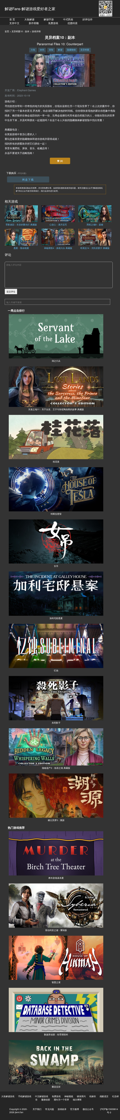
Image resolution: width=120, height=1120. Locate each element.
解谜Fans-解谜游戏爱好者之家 (30, 8)
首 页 (12, 19)
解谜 (60, 49)
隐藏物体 (71, 49)
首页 (7, 31)
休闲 (42, 49)
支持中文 (14, 23)
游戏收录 (62, 1109)
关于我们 (37, 1109)
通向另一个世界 (61, 1099)
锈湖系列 (81, 1096)
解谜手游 (49, 19)
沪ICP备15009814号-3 (109, 1110)
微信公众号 (88, 1109)
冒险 (51, 49)
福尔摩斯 (77, 1099)
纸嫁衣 (92, 1096)
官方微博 (74, 1109)
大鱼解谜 (29, 19)
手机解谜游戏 (24, 1096)
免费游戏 (53, 23)
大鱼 (33, 49)
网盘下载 (28, 179)
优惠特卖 (73, 23)
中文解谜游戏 (41, 1096)
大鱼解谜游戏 (7, 1096)
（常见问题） (22, 173)
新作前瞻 (34, 23)
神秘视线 (68, 1096)
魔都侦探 (45, 1099)
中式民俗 (68, 19)
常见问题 (49, 1109)
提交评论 (11, 291)
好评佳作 (87, 19)
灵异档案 (84, 49)
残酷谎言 (104, 1096)
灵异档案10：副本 (20, 31)
